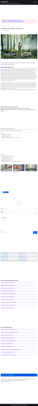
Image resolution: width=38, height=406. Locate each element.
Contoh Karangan (7, 381)
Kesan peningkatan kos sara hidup (7, 335)
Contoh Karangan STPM (5, 260)
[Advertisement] (19, 12)
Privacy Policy (24, 404)
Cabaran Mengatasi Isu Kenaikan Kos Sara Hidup (9, 332)
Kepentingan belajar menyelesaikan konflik (8, 329)
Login (36, 208)
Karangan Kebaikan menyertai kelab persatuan (9, 302)
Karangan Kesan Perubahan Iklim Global (8, 340)
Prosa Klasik (6, 192)
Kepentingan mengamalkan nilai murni (7, 346)
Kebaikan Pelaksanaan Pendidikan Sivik (8, 285)
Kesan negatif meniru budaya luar (7, 343)
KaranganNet (3, 25)
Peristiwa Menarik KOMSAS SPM (18, 21)
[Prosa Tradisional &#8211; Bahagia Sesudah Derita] (18, 167)
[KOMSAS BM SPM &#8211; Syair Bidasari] (31, 167)
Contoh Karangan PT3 (4, 256)
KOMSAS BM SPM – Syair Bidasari (30, 171)
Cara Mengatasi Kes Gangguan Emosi (7, 288)
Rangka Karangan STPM (23, 260)
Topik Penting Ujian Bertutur (17, 20)
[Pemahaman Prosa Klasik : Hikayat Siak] (6, 167)
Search (2, 230)
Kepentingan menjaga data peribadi (7, 299)
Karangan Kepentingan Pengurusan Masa (8, 282)
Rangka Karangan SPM (23, 258)
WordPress (20, 404)
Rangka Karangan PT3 (22, 256)
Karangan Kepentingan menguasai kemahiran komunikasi (11, 349)
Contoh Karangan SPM (7, 20)
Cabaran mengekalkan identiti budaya (7, 296)
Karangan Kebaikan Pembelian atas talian (8, 293)
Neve (12, 404)
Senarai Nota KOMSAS (7, 21)
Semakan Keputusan (22, 253)
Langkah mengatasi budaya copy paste (7, 352)
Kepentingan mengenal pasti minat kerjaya (8, 305)
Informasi (7, 25)
